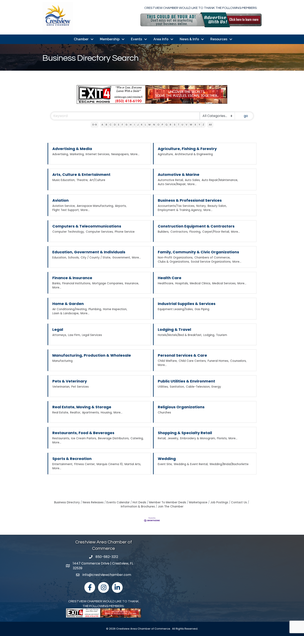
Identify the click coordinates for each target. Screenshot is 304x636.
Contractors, (179, 232)
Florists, (222, 438)
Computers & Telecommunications (86, 226)
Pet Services (80, 387)
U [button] (182, 124)
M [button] (149, 124)
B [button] (106, 124)
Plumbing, (95, 309)
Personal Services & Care (182, 355)
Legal (57, 329)
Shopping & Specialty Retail (185, 432)
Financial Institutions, (76, 283)
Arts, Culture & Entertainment (81, 174)
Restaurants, (61, 438)
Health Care (169, 277)
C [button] (110, 124)
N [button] (154, 124)
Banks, (56, 283)
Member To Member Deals (167, 502)
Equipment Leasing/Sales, (175, 309)
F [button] (122, 124)
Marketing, (77, 154)
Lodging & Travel (174, 329)
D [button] (115, 124)
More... (134, 154)
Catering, (137, 438)
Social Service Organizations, (211, 262)
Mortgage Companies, (108, 283)
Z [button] (203, 124)
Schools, (73, 258)
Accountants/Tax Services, (176, 206)
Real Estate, (60, 412)
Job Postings (219, 502)
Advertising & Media (72, 148)
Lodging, (209, 335)
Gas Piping (202, 309)
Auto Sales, (192, 180)
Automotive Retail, (171, 180)
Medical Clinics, (200, 283)
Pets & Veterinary (69, 381)
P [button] (162, 124)
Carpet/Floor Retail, (216, 232)
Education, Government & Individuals (88, 252)
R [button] (170, 124)
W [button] (191, 124)
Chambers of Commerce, (212, 258)
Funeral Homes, (218, 361)
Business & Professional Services (190, 200)
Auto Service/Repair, (172, 184)
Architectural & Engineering (194, 154)
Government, (121, 258)
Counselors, (238, 361)
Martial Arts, (132, 464)
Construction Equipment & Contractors (196, 226)
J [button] (138, 124)
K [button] (141, 124)
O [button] (158, 124)
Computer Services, (100, 232)
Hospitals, (182, 283)
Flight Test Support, (65, 210)
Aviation (60, 200)
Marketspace (198, 502)
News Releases (93, 502)
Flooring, (195, 232)
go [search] (246, 115)
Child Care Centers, (192, 361)
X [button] (195, 124)
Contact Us (239, 502)
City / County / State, (96, 258)
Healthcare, (166, 283)
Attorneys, (59, 335)
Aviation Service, (63, 206)
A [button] (102, 124)
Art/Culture (97, 180)
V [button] (186, 124)
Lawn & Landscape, (65, 313)
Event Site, (165, 464)
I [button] (134, 124)
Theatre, (82, 180)
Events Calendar (118, 502)
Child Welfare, (167, 361)
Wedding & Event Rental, (191, 464)
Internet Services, (98, 154)
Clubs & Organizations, (174, 262)
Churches (164, 412)
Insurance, (132, 283)
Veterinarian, (61, 387)
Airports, (121, 206)
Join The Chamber (170, 507)
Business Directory (67, 502)
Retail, (162, 438)
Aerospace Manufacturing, (95, 206)
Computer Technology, (68, 232)
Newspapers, (120, 154)
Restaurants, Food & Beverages (83, 432)
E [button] (118, 124)
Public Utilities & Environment (186, 381)
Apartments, (90, 412)
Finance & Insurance (72, 277)
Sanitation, (177, 387)
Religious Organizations (181, 407)
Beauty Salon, (217, 206)
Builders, (163, 232)
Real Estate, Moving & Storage (81, 407)
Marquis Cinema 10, (110, 464)
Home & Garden (68, 303)
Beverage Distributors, (113, 438)
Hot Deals (139, 502)
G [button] (126, 124)
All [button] (210, 124)
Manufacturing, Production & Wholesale (91, 355)
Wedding (167, 458)
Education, (59, 258)
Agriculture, (166, 154)
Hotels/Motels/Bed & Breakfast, (180, 335)
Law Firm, (74, 335)
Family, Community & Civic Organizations (198, 252)
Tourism (221, 335)
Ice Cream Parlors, (84, 438)
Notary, (201, 206)
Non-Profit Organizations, (175, 258)
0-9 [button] (94, 124)
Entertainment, (62, 464)
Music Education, (63, 180)
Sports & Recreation (72, 458)
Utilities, (163, 387)
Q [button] (166, 124)
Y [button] (199, 124)
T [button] (178, 124)
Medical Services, (224, 283)
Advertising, (60, 154)
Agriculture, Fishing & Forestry (187, 148)
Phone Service (125, 232)
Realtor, (75, 412)
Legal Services (92, 335)
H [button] (131, 124)
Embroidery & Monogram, (198, 438)
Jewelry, (173, 438)
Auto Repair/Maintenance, (220, 180)
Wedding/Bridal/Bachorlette (229, 464)
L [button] (145, 124)
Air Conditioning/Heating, (69, 309)
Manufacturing (62, 361)
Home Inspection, (115, 309)
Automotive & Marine (178, 174)
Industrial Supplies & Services (186, 303)
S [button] (174, 124)
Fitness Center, (84, 464)
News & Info (189, 39)
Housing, (106, 412)
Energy (216, 387)
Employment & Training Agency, (180, 210)
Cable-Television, (198, 387)
